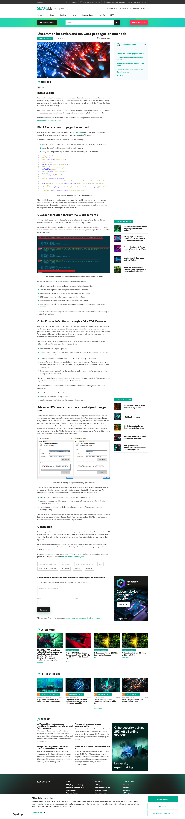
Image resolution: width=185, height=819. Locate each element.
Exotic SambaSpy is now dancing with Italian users (134, 427)
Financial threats (72, 793)
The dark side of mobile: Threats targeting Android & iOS (105, 701)
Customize (162, 806)
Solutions (40, 15)
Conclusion (121, 76)
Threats (68, 781)
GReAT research (72, 650)
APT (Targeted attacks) (74, 785)
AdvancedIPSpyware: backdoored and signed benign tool (130, 71)
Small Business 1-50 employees (91, 2)
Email (76, 598)
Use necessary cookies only (162, 813)
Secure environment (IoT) (75, 787)
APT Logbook (128, 793)
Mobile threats (71, 790)
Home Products (72, 2)
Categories (98, 781)
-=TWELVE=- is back (132, 417)
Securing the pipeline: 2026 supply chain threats (132, 700)
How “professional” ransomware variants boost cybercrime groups (135, 447)
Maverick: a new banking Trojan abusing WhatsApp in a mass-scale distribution (136, 269)
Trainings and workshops (50, 694)
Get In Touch (124, 8)
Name (39, 598)
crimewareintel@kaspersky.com (49, 120)
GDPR (112, 15)
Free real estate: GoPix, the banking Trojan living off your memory (135, 249)
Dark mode (135, 8)
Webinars (126, 790)
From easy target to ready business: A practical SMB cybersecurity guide (76, 701)
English (143, 8)
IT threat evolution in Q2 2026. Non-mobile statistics (106, 654)
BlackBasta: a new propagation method (130, 53)
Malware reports (100, 650)
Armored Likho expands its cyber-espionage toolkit (88, 725)
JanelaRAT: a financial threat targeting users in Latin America (135, 228)
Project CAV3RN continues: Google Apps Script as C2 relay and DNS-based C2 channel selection (78, 656)
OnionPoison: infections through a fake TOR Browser (130, 65)
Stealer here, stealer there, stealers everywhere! (134, 407)
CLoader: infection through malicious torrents (130, 59)
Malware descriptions (102, 787)
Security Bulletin (101, 790)
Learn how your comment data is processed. (83, 618)
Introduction (121, 50)
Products (63, 15)
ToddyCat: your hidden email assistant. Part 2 (92, 748)
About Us (102, 15)
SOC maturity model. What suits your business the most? (49, 700)
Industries (52, 15)
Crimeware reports (45, 38)
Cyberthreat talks (75, 694)
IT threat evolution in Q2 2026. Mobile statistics (134, 654)
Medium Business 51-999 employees (115, 2)
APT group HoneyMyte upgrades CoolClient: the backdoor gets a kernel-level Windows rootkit (55, 726)
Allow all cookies (163, 799)
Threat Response (129, 785)
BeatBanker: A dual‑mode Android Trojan (134, 259)
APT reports (99, 785)
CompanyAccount (111, 8)
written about (78, 132)
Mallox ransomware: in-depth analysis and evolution (135, 437)
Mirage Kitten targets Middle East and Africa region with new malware (52, 748)
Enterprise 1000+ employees (138, 2)
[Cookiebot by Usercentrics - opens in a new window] (18, 814)
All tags (126, 787)
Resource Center (88, 15)
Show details (37, 812)
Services (74, 15)
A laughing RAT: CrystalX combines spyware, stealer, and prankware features (134, 239)
